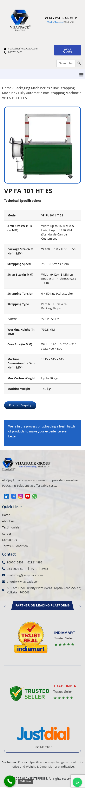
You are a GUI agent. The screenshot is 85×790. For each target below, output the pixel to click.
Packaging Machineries (32, 88)
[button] (81, 75)
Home (7, 88)
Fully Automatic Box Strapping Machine (48, 93)
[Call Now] (9, 781)
